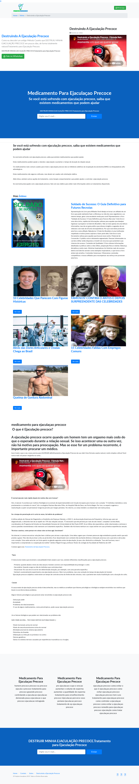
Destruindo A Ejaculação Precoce (25, 36)
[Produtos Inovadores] (20, 7)
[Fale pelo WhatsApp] (0, 1)
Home (15, 15)
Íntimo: (23, 196)
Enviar (94, 116)
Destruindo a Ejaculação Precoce (48, 773)
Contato (23, 773)
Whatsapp (121, 8)
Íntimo (22, 15)
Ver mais (17, 312)
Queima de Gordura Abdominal (32, 397)
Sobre (31, 773)
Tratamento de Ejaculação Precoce (37, 547)
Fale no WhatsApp (14, 56)
